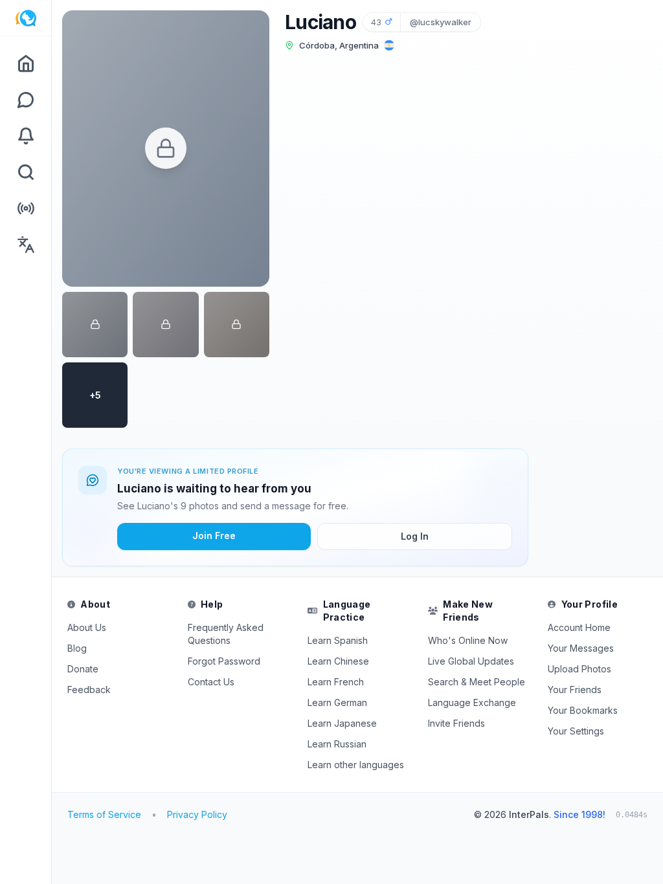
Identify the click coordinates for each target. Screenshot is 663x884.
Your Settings (576, 730)
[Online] (25, 208)
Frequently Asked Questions (226, 634)
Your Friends (574, 689)
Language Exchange (472, 702)
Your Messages (581, 648)
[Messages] (25, 99)
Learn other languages (356, 764)
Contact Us (211, 681)
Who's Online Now (468, 640)
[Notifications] (25, 136)
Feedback (89, 689)
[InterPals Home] (25, 18)
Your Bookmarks (583, 710)
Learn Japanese (342, 723)
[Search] (25, 172)
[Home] (25, 63)
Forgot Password (224, 661)
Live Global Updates (471, 661)
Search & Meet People (476, 681)
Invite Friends (456, 723)
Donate (82, 668)
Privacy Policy (197, 814)
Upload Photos (579, 668)
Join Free (214, 535)
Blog (77, 648)
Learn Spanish (338, 640)
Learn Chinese (338, 661)
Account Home (579, 627)
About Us (86, 627)
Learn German (337, 702)
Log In (415, 536)
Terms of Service (104, 814)
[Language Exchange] (25, 244)
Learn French (336, 681)
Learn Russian (337, 743)
